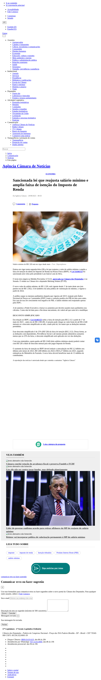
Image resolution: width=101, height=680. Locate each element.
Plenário (15, 105)
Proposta (35, 204)
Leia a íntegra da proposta (54, 444)
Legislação (16, 116)
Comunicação (12, 156)
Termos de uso (13, 672)
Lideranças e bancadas (21, 96)
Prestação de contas (19, 142)
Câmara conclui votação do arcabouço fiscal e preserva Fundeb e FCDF (40, 464)
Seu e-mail (5, 598)
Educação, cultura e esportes (23, 56)
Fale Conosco (12, 12)
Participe (15, 120)
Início (9, 153)
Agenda (15, 73)
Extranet (10, 677)
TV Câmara (17, 129)
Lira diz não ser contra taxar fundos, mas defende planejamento (36, 469)
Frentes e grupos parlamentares (24, 98)
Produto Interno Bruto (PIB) (67, 553)
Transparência (17, 140)
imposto (11, 553)
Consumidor (17, 49)
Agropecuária (17, 42)
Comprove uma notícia (21, 136)
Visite (14, 89)
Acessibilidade (13, 9)
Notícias (10, 158)
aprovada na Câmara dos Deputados (68, 279)
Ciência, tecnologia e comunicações (26, 47)
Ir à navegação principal (15, 5)
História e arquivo (19, 87)
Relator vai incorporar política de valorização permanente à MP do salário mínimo (45, 537)
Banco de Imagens (19, 131)
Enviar (4, 613)
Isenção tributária (44, 553)
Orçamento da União (20, 113)
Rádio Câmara (18, 127)
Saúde (14, 64)
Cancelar (12, 613)
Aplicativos (11, 675)
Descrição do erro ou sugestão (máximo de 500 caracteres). (24, 611)
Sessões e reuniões (19, 109)
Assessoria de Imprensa (21, 133)
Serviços (15, 76)
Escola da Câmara (19, 82)
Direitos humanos (19, 51)
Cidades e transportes (20, 44)
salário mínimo (14, 558)
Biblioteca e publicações (21, 80)
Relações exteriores (19, 62)
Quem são (16, 93)
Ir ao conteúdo (11, 3)
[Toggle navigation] (4, 35)
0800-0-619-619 (27, 639)
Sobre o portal (12, 670)
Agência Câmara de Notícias (23, 125)
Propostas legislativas (20, 102)
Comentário (20, 204)
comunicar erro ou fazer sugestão (14, 577)
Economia (16, 53)
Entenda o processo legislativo (24, 118)
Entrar (4, 33)
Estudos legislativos (20, 111)
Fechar (4, 625)
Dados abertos (17, 145)
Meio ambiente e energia (21, 58)
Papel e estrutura (18, 85)
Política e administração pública (24, 60)
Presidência (16, 78)
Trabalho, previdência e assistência (25, 69)
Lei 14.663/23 (77, 272)
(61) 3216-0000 (36, 642)
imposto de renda (26, 553)
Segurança (16, 67)
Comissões (16, 107)
